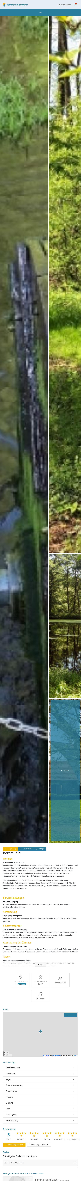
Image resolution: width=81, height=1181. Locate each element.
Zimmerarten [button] (11, 1091)
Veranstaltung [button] (12, 1120)
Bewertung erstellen (15, 1144)
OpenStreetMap (56, 1056)
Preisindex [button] (10, 1073)
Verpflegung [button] (11, 1114)
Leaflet (46, 1056)
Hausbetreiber (65, 4)
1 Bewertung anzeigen (38, 1144)
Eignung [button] (9, 1102)
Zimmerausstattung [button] (14, 1085)
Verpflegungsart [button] (13, 1067)
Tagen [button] (8, 1079)
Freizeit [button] (9, 1097)
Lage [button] (8, 1108)
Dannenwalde (21, 984)
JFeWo (76, 1056)
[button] (40, 12)
